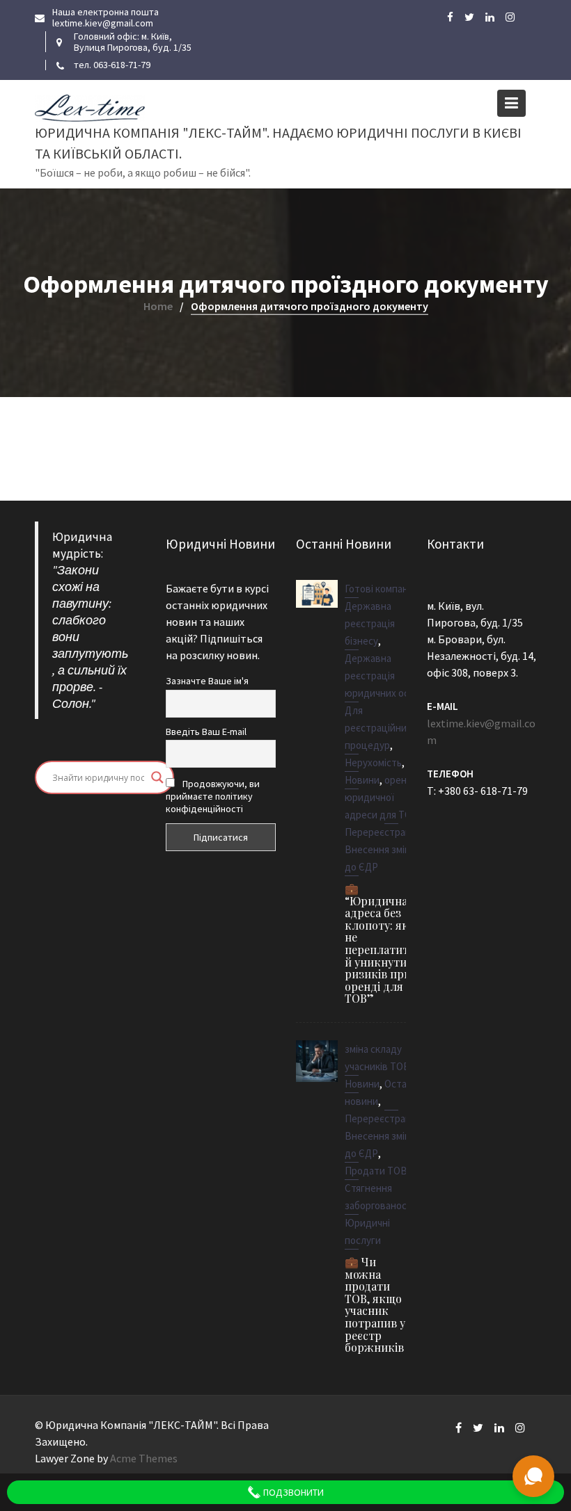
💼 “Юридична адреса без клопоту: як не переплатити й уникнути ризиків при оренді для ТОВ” (380, 943)
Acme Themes (144, 1458)
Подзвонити (292, 1492)
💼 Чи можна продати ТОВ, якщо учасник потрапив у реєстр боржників (375, 1304)
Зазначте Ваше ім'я (207, 680)
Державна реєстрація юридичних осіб (380, 676)
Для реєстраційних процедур (378, 728)
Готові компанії (379, 588)
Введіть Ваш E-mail (206, 731)
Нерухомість (373, 762)
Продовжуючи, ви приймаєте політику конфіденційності (213, 796)
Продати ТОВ (376, 1170)
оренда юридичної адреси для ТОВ (382, 797)
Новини (362, 779)
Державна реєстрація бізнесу (370, 623)
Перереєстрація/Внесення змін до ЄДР (383, 849)
